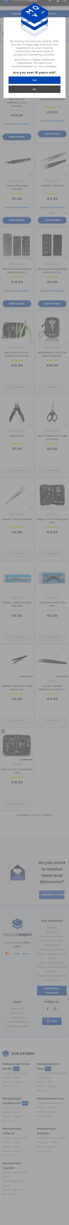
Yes (34, 80)
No (34, 89)
